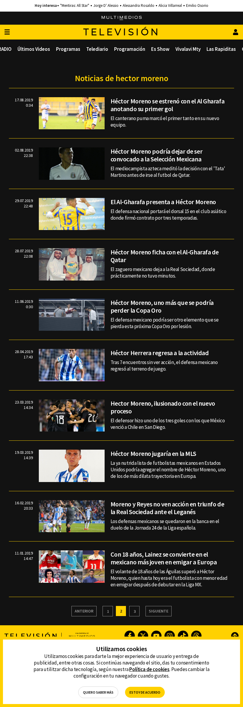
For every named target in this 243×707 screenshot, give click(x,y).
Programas (68, 49)
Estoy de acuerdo (145, 692)
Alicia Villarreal (170, 5)
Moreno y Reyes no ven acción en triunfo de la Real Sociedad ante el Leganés (167, 508)
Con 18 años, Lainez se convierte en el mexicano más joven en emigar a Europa (164, 558)
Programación (129, 49)
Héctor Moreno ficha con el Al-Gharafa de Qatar (165, 256)
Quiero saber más (98, 692)
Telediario (97, 49)
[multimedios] (121, 18)
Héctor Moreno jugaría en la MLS (153, 453)
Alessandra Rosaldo (138, 5)
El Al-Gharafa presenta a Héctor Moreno (163, 202)
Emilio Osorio (197, 5)
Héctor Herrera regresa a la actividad (160, 353)
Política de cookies (149, 669)
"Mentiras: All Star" (74, 5)
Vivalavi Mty (188, 49)
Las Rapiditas (221, 49)
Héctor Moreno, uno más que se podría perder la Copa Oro (162, 306)
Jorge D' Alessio (106, 5)
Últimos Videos (33, 49)
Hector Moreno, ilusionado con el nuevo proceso (163, 407)
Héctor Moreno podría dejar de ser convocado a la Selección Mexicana (156, 155)
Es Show (160, 49)
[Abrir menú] (7, 32)
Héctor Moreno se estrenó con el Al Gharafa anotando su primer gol (168, 105)
